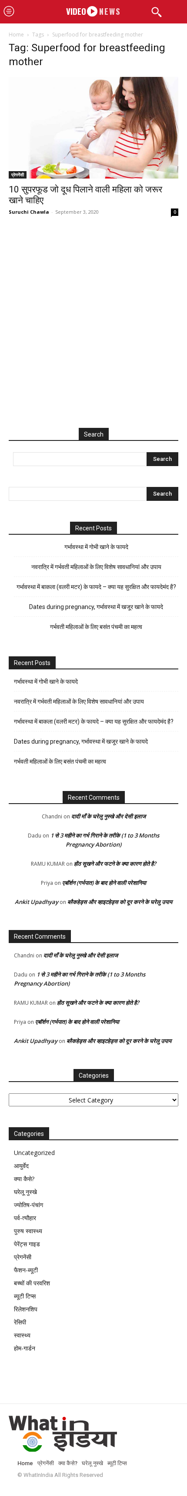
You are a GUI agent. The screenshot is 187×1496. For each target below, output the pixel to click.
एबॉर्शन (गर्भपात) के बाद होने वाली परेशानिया (104, 883)
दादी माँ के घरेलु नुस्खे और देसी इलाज (108, 816)
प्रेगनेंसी (17, 175)
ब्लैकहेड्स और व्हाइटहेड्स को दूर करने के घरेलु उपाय (119, 902)
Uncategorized (34, 1152)
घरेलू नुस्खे (25, 1192)
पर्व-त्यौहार (25, 1218)
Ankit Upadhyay (36, 902)
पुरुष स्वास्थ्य (28, 1231)
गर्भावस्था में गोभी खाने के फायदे (96, 546)
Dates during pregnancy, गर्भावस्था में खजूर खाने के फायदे (96, 606)
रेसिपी (20, 1322)
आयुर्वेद (21, 1166)
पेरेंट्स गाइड (27, 1244)
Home (16, 34)
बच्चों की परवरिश (32, 1283)
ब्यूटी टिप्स (25, 1296)
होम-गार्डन (24, 1348)
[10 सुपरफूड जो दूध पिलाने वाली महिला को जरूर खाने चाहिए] (93, 128)
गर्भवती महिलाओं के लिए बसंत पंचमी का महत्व (96, 626)
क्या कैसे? (24, 1179)
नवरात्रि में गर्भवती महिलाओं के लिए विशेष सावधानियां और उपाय (96, 566)
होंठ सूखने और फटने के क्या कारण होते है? (115, 863)
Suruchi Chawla (29, 212)
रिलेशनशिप (25, 1309)
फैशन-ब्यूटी (26, 1270)
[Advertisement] (93, 331)
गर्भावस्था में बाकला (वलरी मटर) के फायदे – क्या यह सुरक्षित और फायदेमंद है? (96, 586)
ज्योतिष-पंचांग (28, 1205)
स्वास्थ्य (22, 1335)
